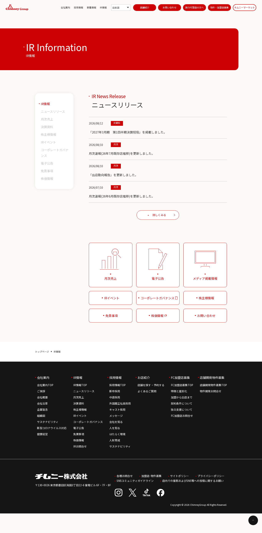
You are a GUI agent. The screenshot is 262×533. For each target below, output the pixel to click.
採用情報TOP (117, 385)
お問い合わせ (169, 7)
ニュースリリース (53, 111)
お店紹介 (144, 377)
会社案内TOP (45, 385)
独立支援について (181, 409)
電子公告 (47, 163)
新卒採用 (114, 391)
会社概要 (42, 397)
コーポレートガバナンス (54, 152)
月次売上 (47, 119)
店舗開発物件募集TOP (213, 385)
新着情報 (91, 7)
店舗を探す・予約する (151, 385)
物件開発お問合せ (210, 391)
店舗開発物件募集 (212, 377)
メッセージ (116, 416)
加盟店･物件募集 (151, 476)
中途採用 (114, 397)
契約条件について (181, 403)
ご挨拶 (41, 391)
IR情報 (103, 7)
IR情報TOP (80, 385)
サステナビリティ (47, 422)
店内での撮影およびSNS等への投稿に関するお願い (193, 481)
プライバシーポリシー (211, 476)
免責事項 (47, 171)
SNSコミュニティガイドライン (135, 481)
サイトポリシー (179, 476)
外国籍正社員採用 (120, 403)
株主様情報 (48, 134)
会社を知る (116, 422)
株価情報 (47, 178)
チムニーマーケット (244, 7)
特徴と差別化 (179, 391)
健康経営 (42, 434)
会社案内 (65, 7)
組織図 (41, 416)
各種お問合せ (125, 476)
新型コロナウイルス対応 (52, 428)
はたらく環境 (117, 434)
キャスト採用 (117, 409)
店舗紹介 (144, 7)
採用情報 (78, 7)
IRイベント (48, 142)
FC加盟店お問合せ (182, 416)
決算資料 (47, 126)
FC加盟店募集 (180, 377)
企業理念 (42, 409)
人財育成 (114, 440)
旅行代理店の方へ (194, 7)
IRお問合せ (80, 446)
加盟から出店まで (181, 397)
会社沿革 (42, 403)
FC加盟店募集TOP (182, 385)
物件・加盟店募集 (219, 7)
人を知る (114, 428)
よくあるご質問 (147, 391)
